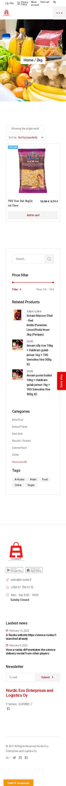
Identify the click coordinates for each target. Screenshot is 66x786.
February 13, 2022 (19, 630)
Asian (33, 479)
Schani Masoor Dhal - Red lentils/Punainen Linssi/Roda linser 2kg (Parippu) (40, 325)
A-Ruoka (19, 479)
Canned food (19, 447)
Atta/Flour (17, 419)
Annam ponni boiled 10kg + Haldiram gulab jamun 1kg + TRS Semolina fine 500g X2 (39, 385)
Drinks (15, 454)
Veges (30, 485)
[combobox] (26, 137)
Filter (15, 289)
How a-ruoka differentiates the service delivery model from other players (30, 651)
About (33, 2)
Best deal (17, 433)
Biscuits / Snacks (21, 440)
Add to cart (33, 215)
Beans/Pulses (19, 426)
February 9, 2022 (18, 645)
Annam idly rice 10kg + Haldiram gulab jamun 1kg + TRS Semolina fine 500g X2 (40, 355)
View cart (44, 2)
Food (45, 479)
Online (18, 485)
